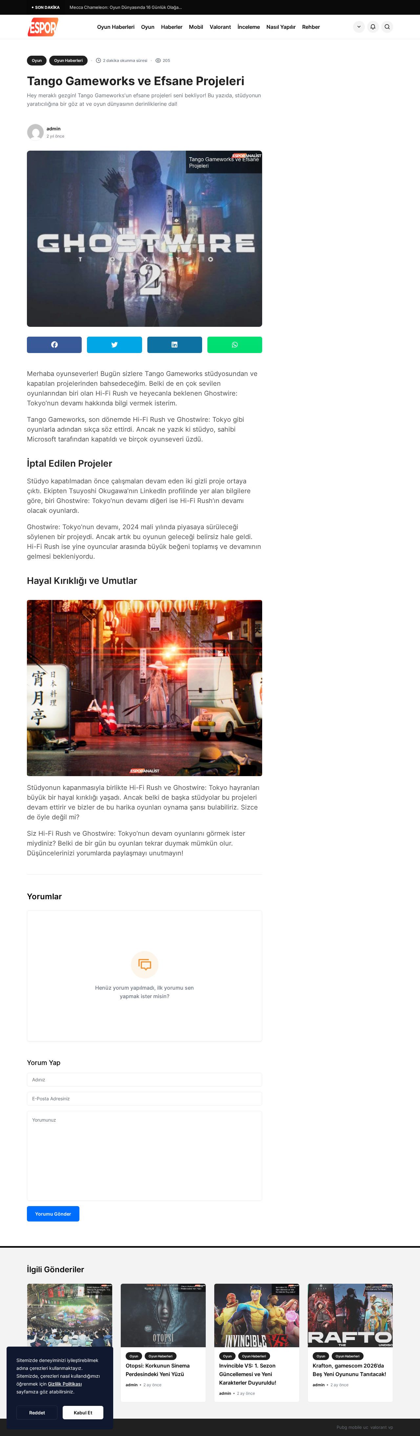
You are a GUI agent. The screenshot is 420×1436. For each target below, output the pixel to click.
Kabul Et (83, 1412)
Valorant (220, 27)
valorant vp (381, 1427)
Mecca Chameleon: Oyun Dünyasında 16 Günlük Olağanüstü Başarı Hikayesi (127, 7)
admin (54, 128)
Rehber (311, 27)
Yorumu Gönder (53, 1214)
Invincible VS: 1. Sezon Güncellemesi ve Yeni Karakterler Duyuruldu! (247, 1374)
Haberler (171, 27)
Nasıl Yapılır (281, 27)
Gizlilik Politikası (65, 1384)
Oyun (148, 27)
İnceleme (249, 27)
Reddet (37, 1412)
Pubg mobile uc (352, 1427)
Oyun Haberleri (116, 27)
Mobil (196, 27)
